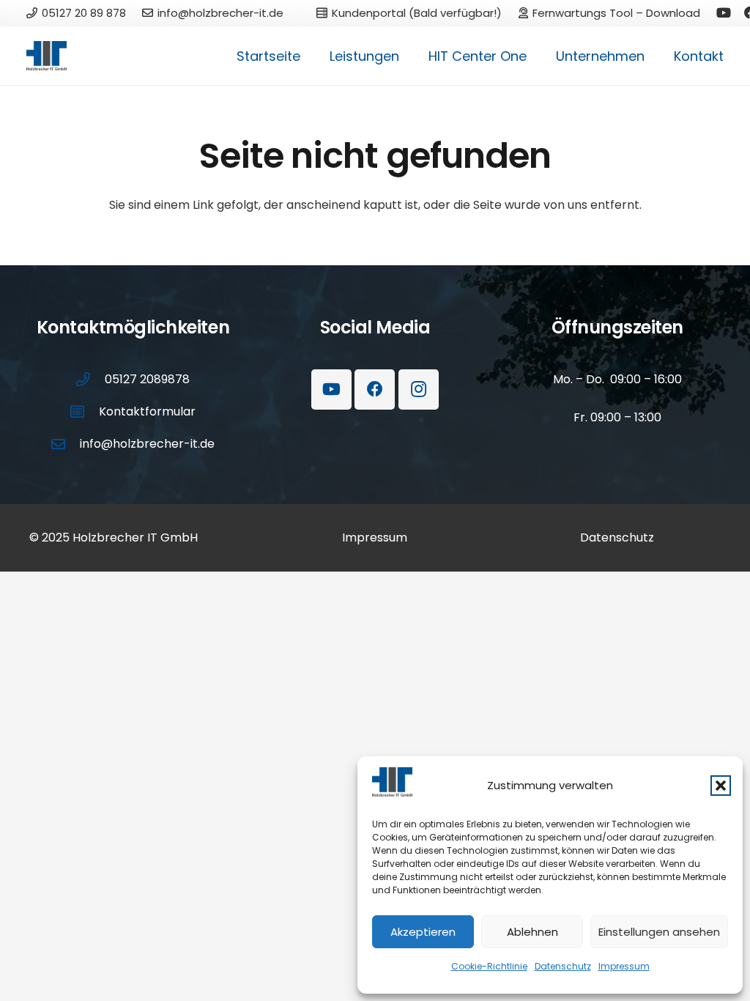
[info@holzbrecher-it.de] (65, 444)
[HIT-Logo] (46, 55)
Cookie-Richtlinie (489, 966)
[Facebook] (374, 389)
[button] (720, 785)
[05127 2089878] (90, 379)
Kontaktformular (147, 411)
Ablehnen (532, 931)
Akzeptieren (423, 931)
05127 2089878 (147, 379)
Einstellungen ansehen (659, 931)
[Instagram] (418, 389)
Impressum (624, 966)
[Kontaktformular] (84, 411)
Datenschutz (563, 966)
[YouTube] (723, 12)
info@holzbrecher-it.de (147, 443)
